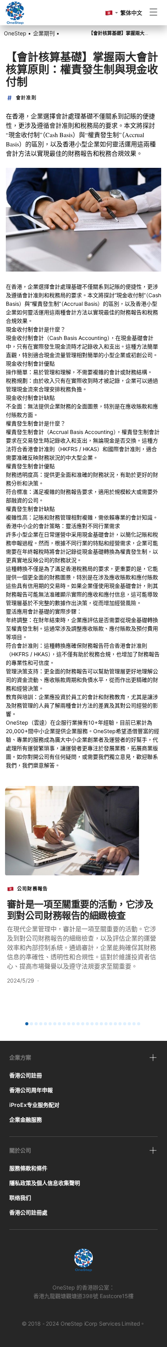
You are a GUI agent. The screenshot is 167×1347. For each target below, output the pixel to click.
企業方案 (20, 1057)
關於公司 (20, 1150)
